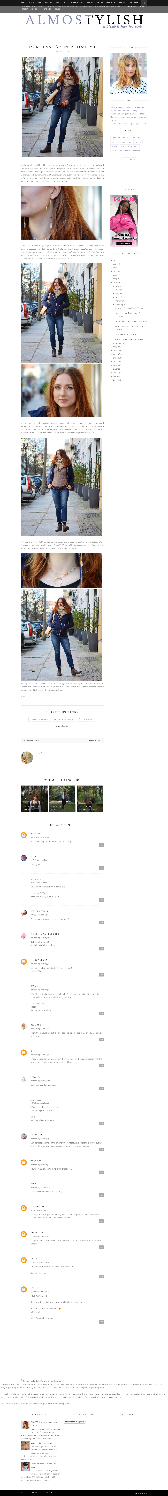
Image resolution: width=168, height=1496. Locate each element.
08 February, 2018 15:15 (40, 1139)
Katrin (34, 986)
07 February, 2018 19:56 (40, 964)
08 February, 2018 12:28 (40, 1103)
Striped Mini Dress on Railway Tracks (131, 321)
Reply (101, 845)
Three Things (77, 3)
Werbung (136, 150)
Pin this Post (88, 719)
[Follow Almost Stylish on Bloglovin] (74, 1423)
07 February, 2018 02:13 (40, 860)
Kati (40, 753)
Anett (34, 1258)
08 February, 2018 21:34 (40, 1165)
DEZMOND (36, 1025)
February (119, 304)
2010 (115, 373)
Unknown (36, 833)
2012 (115, 365)
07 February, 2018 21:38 (40, 990)
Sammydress (79, 683)
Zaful (35, 683)
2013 (115, 361)
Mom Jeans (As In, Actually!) (127, 334)
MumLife (115, 146)
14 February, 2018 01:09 (40, 1262)
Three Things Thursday (129, 146)
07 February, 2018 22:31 (40, 1029)
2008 (115, 380)
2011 (115, 369)
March (118, 301)
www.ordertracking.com (58, 1404)
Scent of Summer (38, 1273)
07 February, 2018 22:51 (40, 1055)
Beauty (90, 3)
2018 (115, 282)
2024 (115, 260)
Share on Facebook (41, 719)
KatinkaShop (35, 3)
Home (23, 3)
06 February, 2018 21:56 (40, 837)
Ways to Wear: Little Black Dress (129, 339)
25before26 (116, 138)
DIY (65, 3)
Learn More (132, 6)
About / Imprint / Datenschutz (112, 3)
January (118, 343)
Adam (34, 856)
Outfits (48, 3)
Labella (35, 1288)
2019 (115, 279)
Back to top (140, 1493)
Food (58, 3)
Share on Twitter (66, 719)
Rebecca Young (39, 911)
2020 (115, 275)
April (117, 297)
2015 (115, 354)
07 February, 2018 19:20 (40, 938)
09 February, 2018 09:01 (40, 1187)
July (117, 286)
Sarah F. (35, 1077)
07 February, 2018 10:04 (40, 915)
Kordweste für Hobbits (31, 808)
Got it (143, 6)
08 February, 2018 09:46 (40, 1081)
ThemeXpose (39, 1493)
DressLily (57, 683)
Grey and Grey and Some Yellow (129, 308)
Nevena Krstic (39, 1232)
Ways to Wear (125, 150)
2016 (115, 350)
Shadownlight (39, 960)
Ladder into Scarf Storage (42, 1443)
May (117, 293)
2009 (115, 376)
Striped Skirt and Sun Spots (87, 808)
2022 (115, 268)
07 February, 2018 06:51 (40, 882)
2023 (115, 264)
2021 (115, 271)
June (117, 290)
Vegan (114, 150)
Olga (33, 1183)
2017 (115, 347)
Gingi (34, 1051)
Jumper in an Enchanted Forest (60, 808)
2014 (115, 358)
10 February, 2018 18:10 (40, 1210)
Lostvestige (37, 1206)
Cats (133, 138)
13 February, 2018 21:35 (40, 1236)
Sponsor (134, 3)
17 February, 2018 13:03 (40, 1292)
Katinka (138, 142)
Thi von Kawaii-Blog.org (45, 934)
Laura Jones (37, 1135)
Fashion (65, 726)
